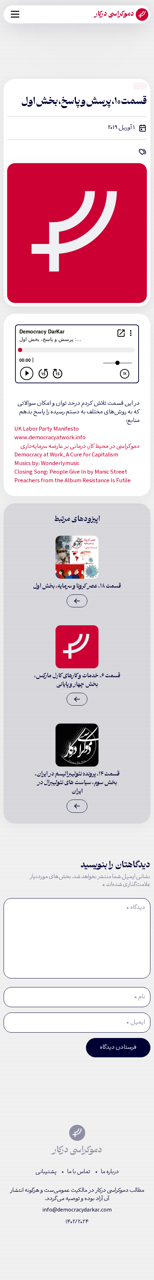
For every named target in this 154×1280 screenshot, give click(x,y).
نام (139, 997)
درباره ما (110, 1172)
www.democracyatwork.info (50, 438)
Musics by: (47, 464)
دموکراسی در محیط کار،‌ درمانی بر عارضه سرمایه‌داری (80, 446)
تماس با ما (78, 1172)
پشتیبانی (46, 1172)
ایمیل (135, 1022)
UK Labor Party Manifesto (46, 429)
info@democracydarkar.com (77, 1210)
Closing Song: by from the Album (72, 476)
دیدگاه (135, 908)
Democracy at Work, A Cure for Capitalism (66, 455)
